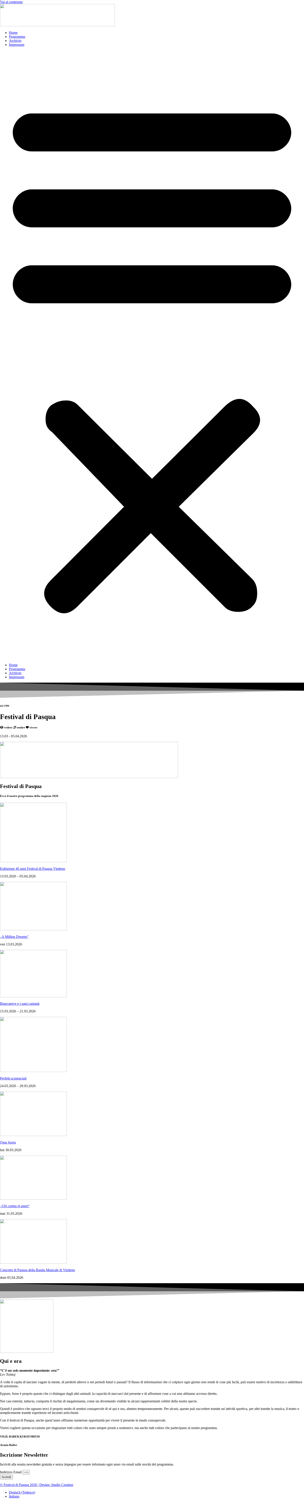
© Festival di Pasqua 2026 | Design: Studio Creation (36, 1485)
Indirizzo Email (11, 1472)
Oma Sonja (8, 1142)
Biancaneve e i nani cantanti (19, 1003)
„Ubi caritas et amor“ (15, 1206)
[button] (152, 355)
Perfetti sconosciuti (13, 1078)
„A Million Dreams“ (14, 937)
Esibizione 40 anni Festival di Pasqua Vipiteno (32, 869)
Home (13, 32)
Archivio (15, 40)
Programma (17, 36)
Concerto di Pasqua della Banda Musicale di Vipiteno (37, 1270)
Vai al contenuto (11, 2)
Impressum (16, 44)
